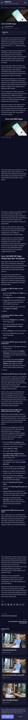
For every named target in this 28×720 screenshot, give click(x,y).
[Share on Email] (20, 604)
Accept (7, 716)
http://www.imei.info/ (19, 460)
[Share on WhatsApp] (14, 604)
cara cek (13, 45)
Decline (20, 716)
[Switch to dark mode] (25, 2)
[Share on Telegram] (17, 604)
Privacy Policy (19, 712)
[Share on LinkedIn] (8, 604)
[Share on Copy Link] (23, 604)
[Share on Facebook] (2, 604)
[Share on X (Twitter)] (5, 604)
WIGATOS (7, 2)
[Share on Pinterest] (11, 604)
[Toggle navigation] (2, 2)
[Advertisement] (14, 154)
